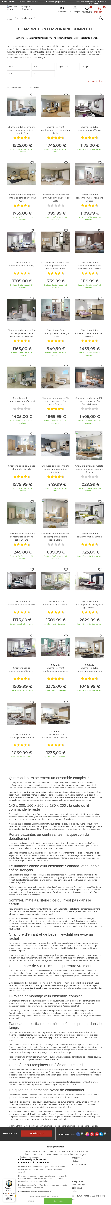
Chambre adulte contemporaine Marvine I (55, 736)
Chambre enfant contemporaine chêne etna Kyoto (55, 130)
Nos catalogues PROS (36, 1154)
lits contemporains (27, 1082)
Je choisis (30, 1201)
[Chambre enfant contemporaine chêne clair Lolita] (21, 377)
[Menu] (13, 1180)
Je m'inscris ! (37, 1133)
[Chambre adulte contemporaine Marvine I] (55, 713)
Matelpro (11, 1126)
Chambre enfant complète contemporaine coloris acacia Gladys (55, 536)
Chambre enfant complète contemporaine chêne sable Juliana (55, 469)
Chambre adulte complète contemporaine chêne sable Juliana (55, 401)
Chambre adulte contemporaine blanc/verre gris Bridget (89, 604)
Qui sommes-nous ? (32, 1151)
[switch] (9, 1198)
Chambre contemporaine (55, 1126)
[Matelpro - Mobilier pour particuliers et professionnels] (21, 9)
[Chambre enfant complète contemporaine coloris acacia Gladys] (55, 513)
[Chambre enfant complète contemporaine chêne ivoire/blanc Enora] (55, 241)
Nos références (81, 1151)
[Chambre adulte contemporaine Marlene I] (21, 580)
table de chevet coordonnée (74, 1072)
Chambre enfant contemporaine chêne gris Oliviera (55, 333)
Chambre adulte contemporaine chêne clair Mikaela (89, 333)
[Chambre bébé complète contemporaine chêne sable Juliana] (21, 513)
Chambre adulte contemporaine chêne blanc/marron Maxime (89, 265)
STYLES (19, 1126)
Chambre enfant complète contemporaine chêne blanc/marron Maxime (22, 333)
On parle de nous (65, 1151)
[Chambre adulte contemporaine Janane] (55, 580)
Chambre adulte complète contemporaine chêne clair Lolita (55, 197)
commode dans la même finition (40, 1072)
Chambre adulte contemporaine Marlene (21, 736)
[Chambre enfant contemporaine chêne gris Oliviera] (55, 309)
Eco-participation (73, 1161)
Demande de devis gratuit (58, 1154)
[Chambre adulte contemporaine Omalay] (21, 241)
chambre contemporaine (19, 1084)
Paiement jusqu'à (22, 1)
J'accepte (58, 1201)
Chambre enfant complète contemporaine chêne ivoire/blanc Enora (55, 265)
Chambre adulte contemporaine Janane (55, 603)
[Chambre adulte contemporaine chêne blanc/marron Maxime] (89, 241)
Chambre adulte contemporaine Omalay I (22, 669)
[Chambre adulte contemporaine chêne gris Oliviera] (89, 174)
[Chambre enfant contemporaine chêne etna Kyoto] (55, 106)
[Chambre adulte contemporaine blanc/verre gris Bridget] (89, 580)
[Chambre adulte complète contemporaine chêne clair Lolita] (55, 174)
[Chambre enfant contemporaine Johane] (55, 647)
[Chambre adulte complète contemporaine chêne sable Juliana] (55, 377)
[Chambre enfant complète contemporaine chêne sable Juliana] (55, 445)
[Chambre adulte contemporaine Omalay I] (21, 647)
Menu (9, 19)
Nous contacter (49, 1151)
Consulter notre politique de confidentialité (34, 1192)
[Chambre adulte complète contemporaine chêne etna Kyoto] (21, 174)
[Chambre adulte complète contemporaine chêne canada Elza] (21, 106)
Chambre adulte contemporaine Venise (89, 128)
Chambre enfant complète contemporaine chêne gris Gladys (89, 469)
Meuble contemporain (33, 1126)
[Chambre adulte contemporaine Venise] (89, 106)
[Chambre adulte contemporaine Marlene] (21, 713)
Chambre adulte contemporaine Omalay (21, 264)
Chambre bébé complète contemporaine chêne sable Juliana (21, 536)
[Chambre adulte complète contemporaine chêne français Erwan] (89, 377)
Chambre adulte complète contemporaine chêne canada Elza (22, 130)
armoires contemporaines (49, 1082)
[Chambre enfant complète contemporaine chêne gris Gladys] (89, 445)
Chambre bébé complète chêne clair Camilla (21, 467)
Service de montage (76, 1184)
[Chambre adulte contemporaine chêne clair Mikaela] (89, 309)
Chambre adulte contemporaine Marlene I (21, 603)
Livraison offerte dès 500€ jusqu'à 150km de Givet (58, 2)
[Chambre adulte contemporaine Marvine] (89, 647)
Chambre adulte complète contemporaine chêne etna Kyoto (21, 197)
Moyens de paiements (76, 1181)
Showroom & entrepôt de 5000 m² (94, 1)
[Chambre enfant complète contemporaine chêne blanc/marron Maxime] (21, 309)
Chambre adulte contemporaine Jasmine (89, 535)
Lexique (78, 1188)
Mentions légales (78, 1154)
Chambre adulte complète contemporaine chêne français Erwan (89, 401)
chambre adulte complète (76, 926)
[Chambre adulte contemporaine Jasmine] (89, 513)
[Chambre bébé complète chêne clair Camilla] (21, 445)
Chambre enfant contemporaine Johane (55, 669)
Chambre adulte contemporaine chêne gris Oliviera (89, 197)
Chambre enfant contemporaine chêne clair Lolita (22, 401)
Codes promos (80, 1164)
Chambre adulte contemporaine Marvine (89, 669)
